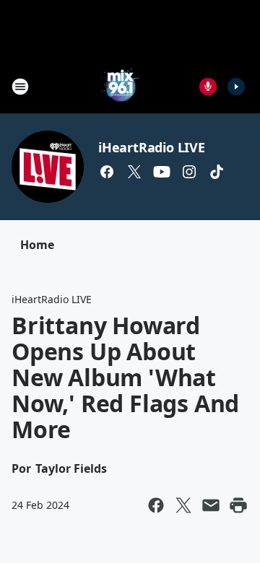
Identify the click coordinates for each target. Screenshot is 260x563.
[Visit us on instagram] (189, 171)
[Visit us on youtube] (161, 171)
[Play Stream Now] (236, 86)
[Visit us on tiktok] (216, 171)
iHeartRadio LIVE (151, 147)
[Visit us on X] (134, 171)
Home (37, 245)
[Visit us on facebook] (107, 171)
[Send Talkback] (208, 86)
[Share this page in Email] (211, 505)
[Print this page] (238, 505)
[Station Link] (120, 86)
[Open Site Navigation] (20, 86)
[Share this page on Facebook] (156, 505)
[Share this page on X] (183, 505)
